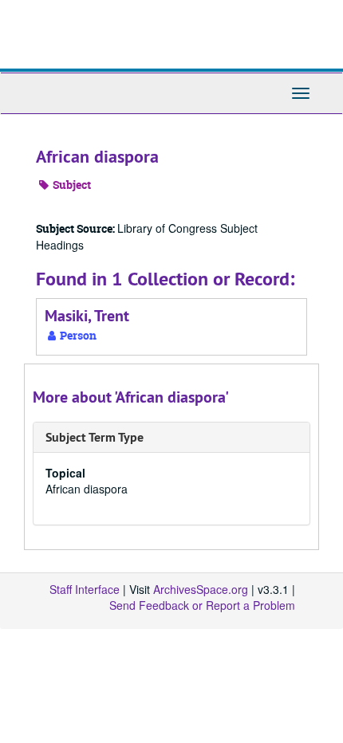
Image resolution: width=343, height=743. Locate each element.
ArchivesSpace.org (200, 589)
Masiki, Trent (87, 315)
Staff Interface (84, 589)
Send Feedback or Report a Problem (202, 605)
